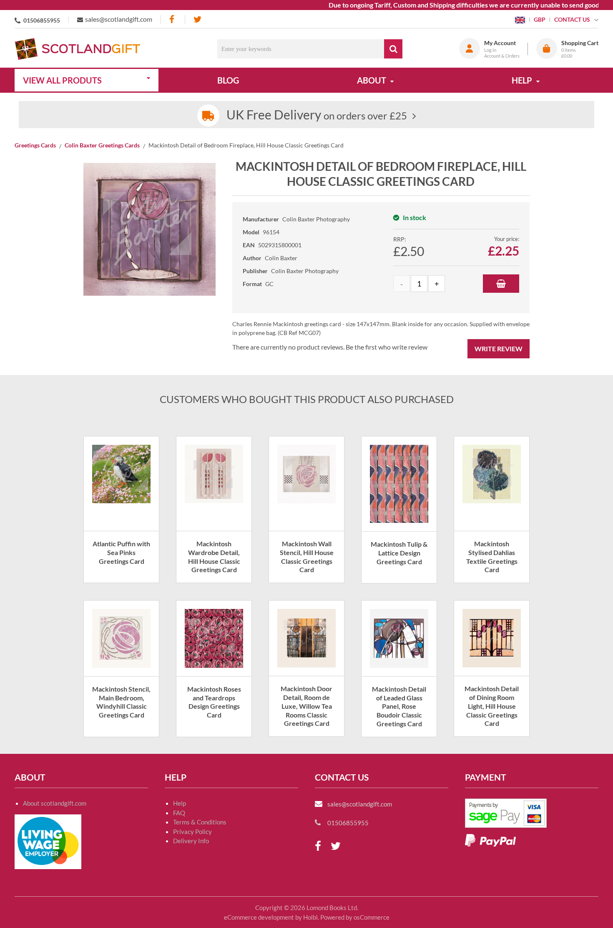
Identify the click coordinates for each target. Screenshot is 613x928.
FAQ (179, 812)
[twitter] (197, 19)
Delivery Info (191, 840)
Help (179, 803)
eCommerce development (259, 917)
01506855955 (41, 20)
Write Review (499, 348)
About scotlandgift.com (54, 803)
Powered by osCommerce (354, 917)
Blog (228, 80)
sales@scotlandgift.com (118, 19)
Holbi (310, 917)
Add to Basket (501, 283)
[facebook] (173, 19)
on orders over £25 (316, 115)
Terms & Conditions (199, 822)
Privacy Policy (192, 831)
